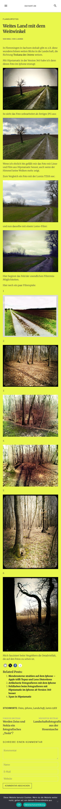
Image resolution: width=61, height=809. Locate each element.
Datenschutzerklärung (35, 805)
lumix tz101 (51, 708)
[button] (5, 665)
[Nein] (57, 801)
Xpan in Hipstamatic (20, 696)
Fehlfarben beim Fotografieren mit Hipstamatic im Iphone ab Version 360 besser (30, 690)
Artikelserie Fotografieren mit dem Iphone (32, 682)
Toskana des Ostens (23, 54)
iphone (28, 708)
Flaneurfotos (11, 19)
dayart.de (30, 6)
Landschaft (39, 708)
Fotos (21, 708)
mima (9, 39)
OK (19, 805)
